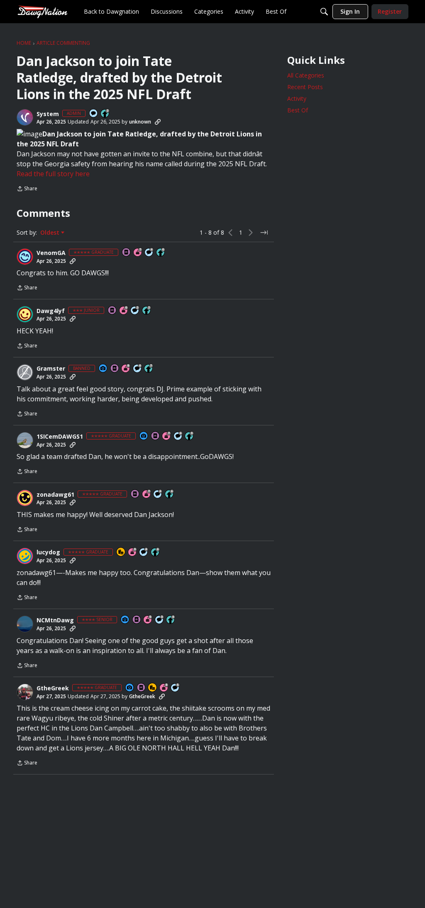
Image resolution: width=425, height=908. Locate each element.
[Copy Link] (158, 122)
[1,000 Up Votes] (161, 253)
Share (27, 189)
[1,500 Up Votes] (149, 369)
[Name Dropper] (127, 253)
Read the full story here (53, 173)
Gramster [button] (51, 368)
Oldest (50, 232)
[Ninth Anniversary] (133, 552)
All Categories (305, 75)
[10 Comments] (135, 311)
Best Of (297, 110)
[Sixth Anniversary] (124, 311)
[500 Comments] (149, 253)
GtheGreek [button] (53, 688)
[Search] (324, 11)
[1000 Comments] (176, 688)
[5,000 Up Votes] (190, 436)
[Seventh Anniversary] (138, 253)
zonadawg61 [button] (55, 494)
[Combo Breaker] (121, 552)
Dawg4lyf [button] (51, 311)
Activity (296, 98)
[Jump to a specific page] (264, 232)
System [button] (48, 114)
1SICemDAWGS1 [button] (60, 436)
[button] (25, 117)
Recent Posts (305, 87)
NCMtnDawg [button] (55, 620)
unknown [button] (140, 121)
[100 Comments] (160, 620)
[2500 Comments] (178, 436)
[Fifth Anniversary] (148, 620)
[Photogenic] (103, 369)
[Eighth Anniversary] (126, 369)
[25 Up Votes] (105, 114)
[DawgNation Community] (42, 11)
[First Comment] (94, 114)
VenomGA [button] (51, 253)
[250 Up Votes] (171, 620)
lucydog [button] (48, 552)
